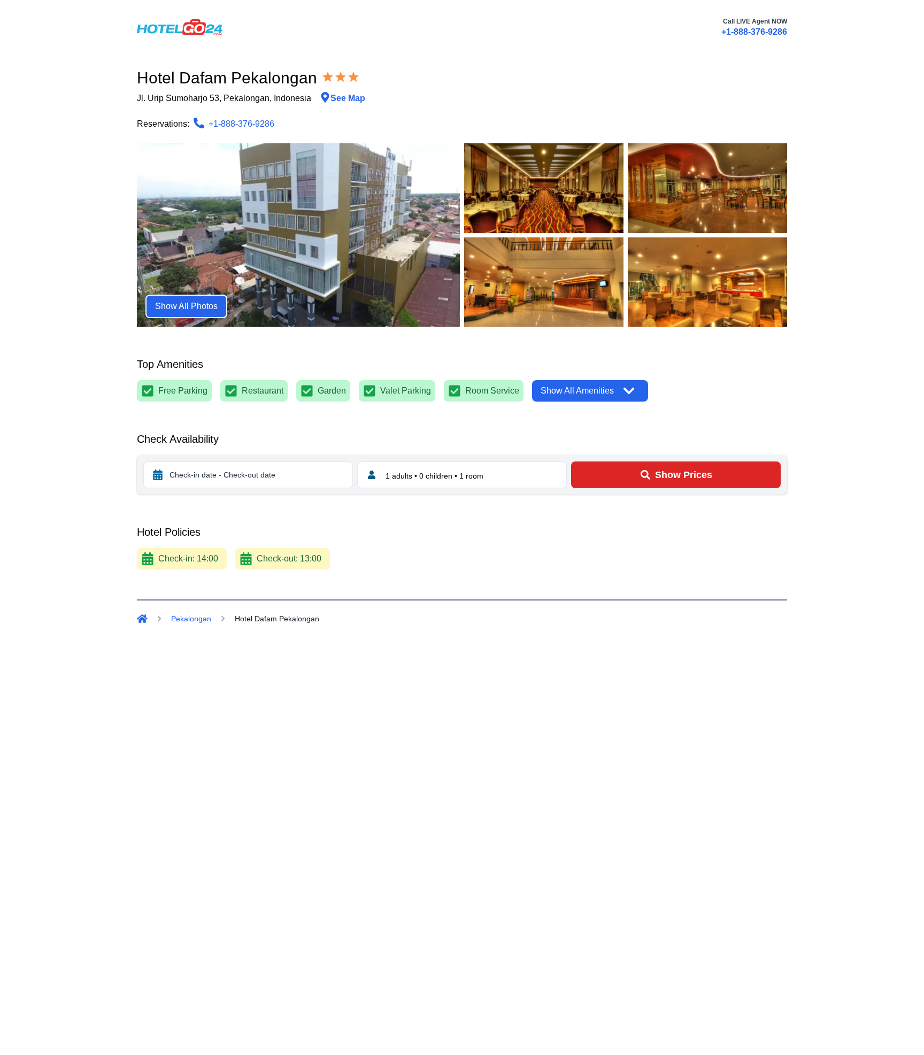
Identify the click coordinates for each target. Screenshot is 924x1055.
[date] (158, 475)
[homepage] (179, 27)
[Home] (142, 618)
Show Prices (683, 474)
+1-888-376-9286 (754, 31)
